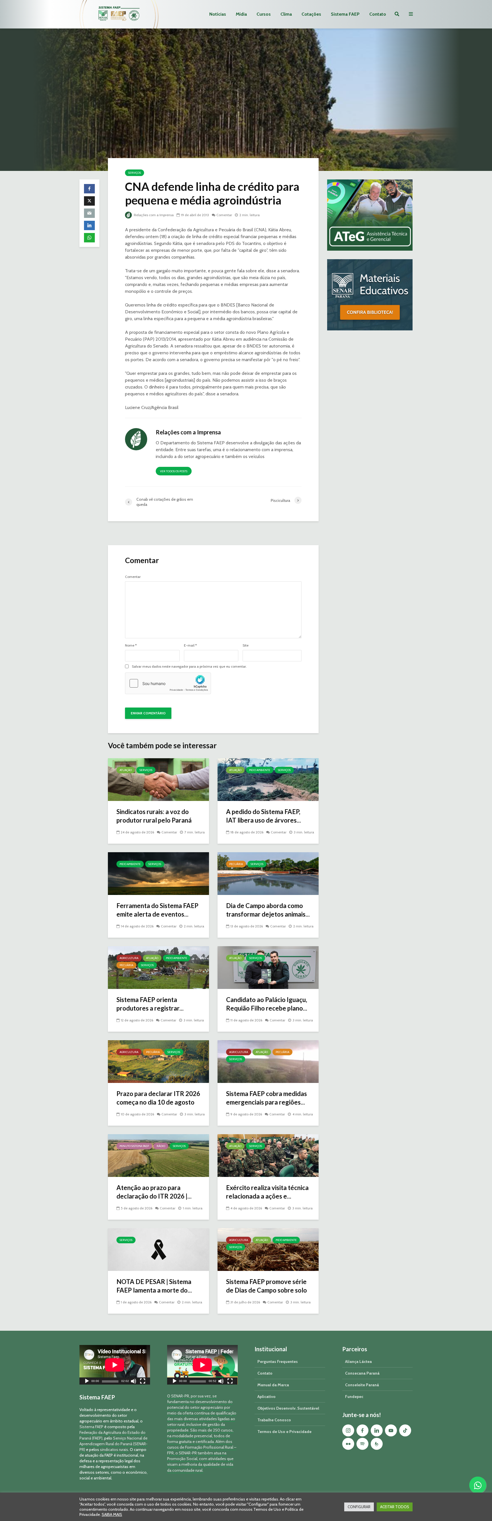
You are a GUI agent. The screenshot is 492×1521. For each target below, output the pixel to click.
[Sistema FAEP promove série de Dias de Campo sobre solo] (268, 1249)
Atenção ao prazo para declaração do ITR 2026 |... (154, 1192)
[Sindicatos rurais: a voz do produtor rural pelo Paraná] (158, 779)
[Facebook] (362, 1430)
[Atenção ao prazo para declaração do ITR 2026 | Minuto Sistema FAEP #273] (158, 1155)
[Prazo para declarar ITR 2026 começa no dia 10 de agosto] (158, 1061)
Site (246, 645)
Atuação (126, 770)
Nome (131, 645)
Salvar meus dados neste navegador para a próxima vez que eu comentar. (189, 666)
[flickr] (348, 1444)
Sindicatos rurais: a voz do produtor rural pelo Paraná (154, 816)
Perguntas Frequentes (277, 1361)
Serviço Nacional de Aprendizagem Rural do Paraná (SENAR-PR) (113, 1444)
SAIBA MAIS (112, 1514)
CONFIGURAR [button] (359, 1506)
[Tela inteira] (142, 1381)
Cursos (264, 14)
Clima (286, 14)
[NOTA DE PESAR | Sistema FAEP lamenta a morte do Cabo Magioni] (158, 1249)
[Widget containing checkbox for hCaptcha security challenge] (168, 683)
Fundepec (354, 1396)
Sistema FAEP (345, 14)
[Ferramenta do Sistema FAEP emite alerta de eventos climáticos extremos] (158, 873)
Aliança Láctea (358, 1361)
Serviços (134, 173)
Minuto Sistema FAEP (134, 1146)
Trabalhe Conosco (274, 1419)
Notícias (217, 14)
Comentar (224, 215)
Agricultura (129, 958)
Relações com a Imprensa (153, 215)
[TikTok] (405, 1430)
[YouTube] (391, 1430)
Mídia (241, 14)
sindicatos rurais (114, 1449)
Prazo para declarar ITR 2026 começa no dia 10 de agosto (158, 1098)
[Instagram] (348, 1430)
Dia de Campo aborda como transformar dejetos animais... (268, 910)
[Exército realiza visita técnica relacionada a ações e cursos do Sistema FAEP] (268, 1155)
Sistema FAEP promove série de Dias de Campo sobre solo (266, 1286)
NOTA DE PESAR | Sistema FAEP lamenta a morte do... (154, 1286)
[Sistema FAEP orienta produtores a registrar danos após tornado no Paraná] (158, 967)
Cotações (311, 14)
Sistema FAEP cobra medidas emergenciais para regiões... (266, 1098)
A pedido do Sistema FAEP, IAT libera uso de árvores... (263, 816)
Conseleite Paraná (362, 1384)
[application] (114, 1365)
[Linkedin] (377, 1430)
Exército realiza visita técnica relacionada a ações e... (267, 1192)
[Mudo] (133, 1381)
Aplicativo (266, 1396)
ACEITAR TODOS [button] (394, 1506)
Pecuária (236, 864)
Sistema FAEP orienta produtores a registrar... (150, 1004)
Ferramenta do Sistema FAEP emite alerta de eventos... (157, 910)
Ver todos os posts (173, 471)
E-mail (190, 645)
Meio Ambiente (259, 770)
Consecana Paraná (362, 1373)
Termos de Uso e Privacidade (284, 1431)
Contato (377, 14)
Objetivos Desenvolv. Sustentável (288, 1408)
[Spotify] (362, 1444)
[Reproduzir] (87, 1381)
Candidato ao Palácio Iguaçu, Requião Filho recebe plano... (266, 1004)
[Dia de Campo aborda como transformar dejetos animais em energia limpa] (268, 873)
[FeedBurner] (377, 1444)
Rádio (161, 1146)
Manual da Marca (273, 1384)
